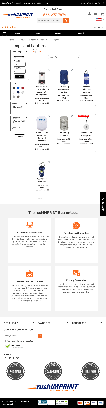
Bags (38, 33)
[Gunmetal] (18, 96)
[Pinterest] (17, 357)
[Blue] (18, 88)
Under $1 (81, 33)
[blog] (13, 357)
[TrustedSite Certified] (14, 346)
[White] (13, 92)
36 (34, 52)
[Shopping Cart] (102, 14)
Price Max (17, 68)
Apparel (17, 33)
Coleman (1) (18, 107)
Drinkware (58, 33)
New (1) (17, 128)
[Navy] (18, 92)
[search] (66, 20)
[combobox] (64, 57)
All (40, 52)
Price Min (17, 61)
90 (37, 52)
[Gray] (13, 96)
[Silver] (22, 92)
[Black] (13, 88)
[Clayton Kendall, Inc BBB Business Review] (46, 405)
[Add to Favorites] (49, 70)
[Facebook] (5, 357)
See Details (43, 3)
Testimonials (98, 27)
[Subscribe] (40, 336)
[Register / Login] (89, 14)
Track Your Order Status (92, 3)
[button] (103, 204)
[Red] (22, 88)
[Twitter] (10, 357)
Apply (19, 76)
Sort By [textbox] (53, 57)
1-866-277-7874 (53, 15)
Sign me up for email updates (19, 341)
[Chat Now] (95, 14)
